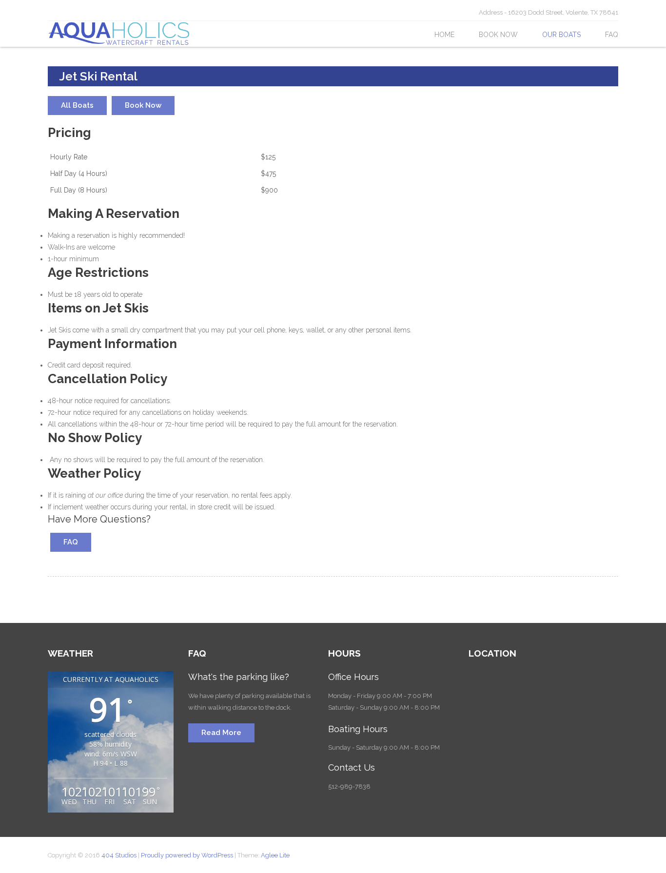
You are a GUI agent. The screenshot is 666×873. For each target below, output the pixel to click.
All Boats (77, 105)
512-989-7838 (349, 786)
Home (444, 35)
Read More (221, 732)
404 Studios (119, 855)
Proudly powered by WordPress (187, 855)
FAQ (611, 35)
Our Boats (561, 35)
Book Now (498, 35)
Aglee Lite (275, 855)
